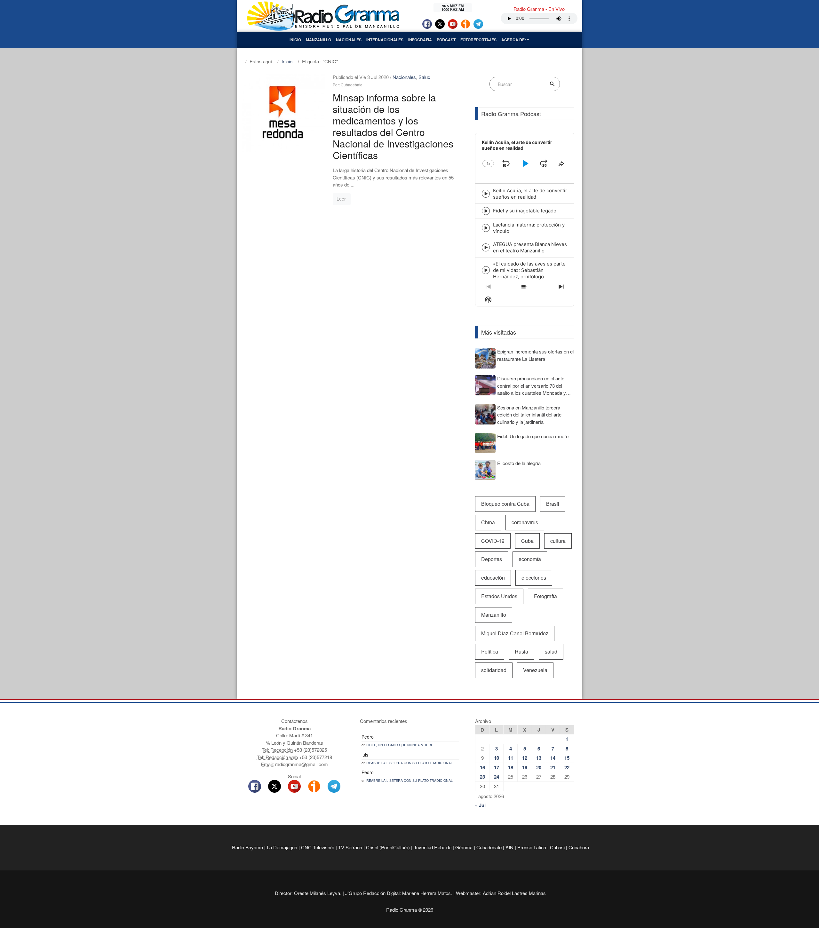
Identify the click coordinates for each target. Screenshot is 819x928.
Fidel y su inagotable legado (524, 211)
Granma (464, 847)
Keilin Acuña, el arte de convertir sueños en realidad (530, 193)
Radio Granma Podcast (511, 113)
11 (510, 757)
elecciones (533, 577)
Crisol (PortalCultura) (388, 847)
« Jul (480, 805)
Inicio (295, 40)
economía (530, 559)
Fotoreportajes (478, 40)
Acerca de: (514, 40)
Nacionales (349, 40)
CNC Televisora (317, 847)
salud (551, 651)
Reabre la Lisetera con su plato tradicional (409, 762)
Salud (424, 77)
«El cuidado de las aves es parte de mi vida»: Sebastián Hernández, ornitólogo (529, 270)
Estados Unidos (499, 596)
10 (496, 757)
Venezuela (535, 670)
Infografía (420, 40)
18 (510, 767)
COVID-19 (493, 540)
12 (524, 757)
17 (496, 767)
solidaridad (493, 670)
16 (482, 767)
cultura (558, 540)
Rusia (521, 651)
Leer (341, 198)
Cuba (527, 540)
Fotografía (545, 596)
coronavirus (525, 522)
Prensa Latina (531, 847)
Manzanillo (318, 40)
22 (566, 767)
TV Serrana (350, 847)
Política (489, 651)
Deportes (491, 559)
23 (482, 776)
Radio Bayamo (247, 847)
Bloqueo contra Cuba (505, 503)
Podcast (446, 40)
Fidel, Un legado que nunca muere (399, 744)
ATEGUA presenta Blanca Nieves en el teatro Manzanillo (530, 247)
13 (538, 757)
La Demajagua (282, 847)
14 (552, 757)
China (488, 522)
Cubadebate (489, 847)
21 (552, 767)
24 (496, 776)
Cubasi (557, 847)
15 (566, 757)
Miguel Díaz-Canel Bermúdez (514, 633)
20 (538, 767)
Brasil (552, 503)
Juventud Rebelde (432, 847)
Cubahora (579, 847)
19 (524, 767)
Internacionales (384, 40)
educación (493, 577)
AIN (509, 847)
